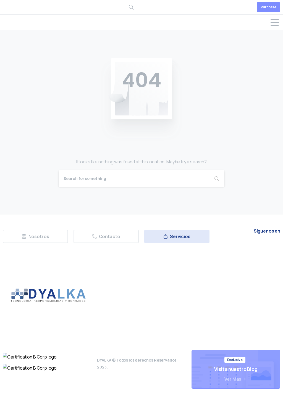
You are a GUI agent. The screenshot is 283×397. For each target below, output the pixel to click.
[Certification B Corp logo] (30, 357)
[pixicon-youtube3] (248, 246)
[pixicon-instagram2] (235, 246)
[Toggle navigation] (274, 22)
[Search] (216, 178)
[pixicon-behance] (274, 246)
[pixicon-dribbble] (261, 246)
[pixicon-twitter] (223, 246)
